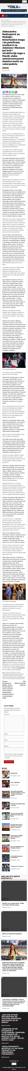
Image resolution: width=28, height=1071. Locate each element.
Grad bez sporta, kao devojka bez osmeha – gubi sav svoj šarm (16, 826)
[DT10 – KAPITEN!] (6, 784)
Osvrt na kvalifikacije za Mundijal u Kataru (17, 847)
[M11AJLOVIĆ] (6, 774)
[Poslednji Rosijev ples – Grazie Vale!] (6, 858)
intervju (18, 672)
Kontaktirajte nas (14, 1061)
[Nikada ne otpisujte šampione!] (14, 921)
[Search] (26, 15)
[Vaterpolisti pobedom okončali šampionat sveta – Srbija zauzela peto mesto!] (6, 794)
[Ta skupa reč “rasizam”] (6, 867)
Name (6, 734)
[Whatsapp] (13, 92)
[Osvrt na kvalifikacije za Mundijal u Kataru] (6, 848)
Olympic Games (12, 675)
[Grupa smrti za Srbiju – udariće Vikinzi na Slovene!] (6, 838)
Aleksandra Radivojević (10, 672)
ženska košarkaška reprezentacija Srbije (15, 678)
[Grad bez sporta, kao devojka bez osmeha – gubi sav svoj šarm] (6, 827)
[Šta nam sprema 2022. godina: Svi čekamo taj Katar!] (6, 816)
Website (6, 746)
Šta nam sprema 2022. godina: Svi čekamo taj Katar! (16, 815)
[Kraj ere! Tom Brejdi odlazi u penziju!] (6, 805)
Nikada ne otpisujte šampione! (20, 683)
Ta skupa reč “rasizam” (16, 866)
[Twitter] (10, 92)
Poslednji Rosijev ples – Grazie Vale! (16, 857)
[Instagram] (7, 92)
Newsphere (19, 1067)
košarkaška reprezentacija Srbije (10, 674)
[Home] (3, 16)
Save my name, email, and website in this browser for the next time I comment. (14, 756)
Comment (7, 714)
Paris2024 (19, 675)
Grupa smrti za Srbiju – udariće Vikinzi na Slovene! (16, 837)
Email (6, 740)
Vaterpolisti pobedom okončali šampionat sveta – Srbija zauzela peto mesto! (17, 793)
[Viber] (16, 92)
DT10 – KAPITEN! (15, 782)
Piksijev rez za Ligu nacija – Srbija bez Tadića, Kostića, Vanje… (13, 904)
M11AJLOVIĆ (13, 773)
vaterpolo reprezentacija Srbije (9, 677)
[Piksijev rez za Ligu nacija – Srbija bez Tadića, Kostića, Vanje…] (14, 891)
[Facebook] (3, 92)
